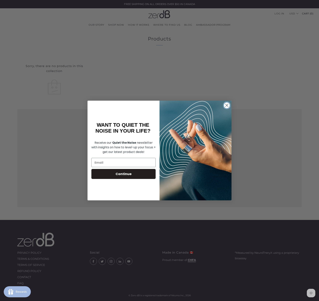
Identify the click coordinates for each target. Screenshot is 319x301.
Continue (124, 174)
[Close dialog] (227, 105)
